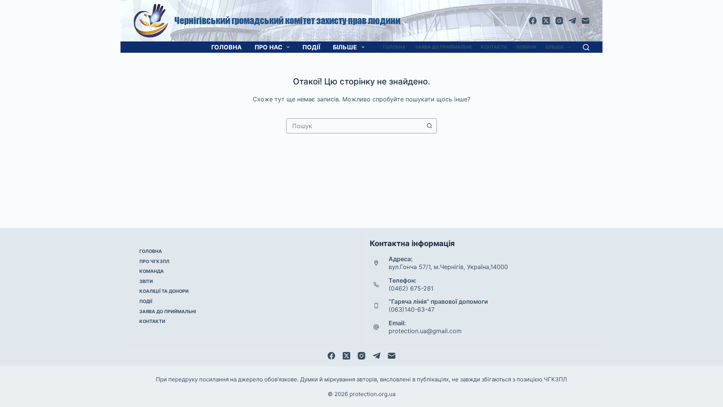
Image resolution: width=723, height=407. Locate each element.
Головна (226, 47)
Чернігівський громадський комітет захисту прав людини (287, 20)
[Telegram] (572, 20)
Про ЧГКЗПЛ (154, 261)
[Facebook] (533, 20)
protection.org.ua (372, 394)
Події (311, 47)
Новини (526, 47)
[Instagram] (559, 20)
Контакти (494, 47)
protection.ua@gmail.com (425, 331)
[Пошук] (586, 47)
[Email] (585, 20)
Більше (345, 47)
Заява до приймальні (443, 47)
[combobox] (354, 125)
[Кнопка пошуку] (429, 126)
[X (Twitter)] (546, 20)
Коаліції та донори (164, 291)
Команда (151, 271)
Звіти (146, 281)
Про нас (268, 47)
